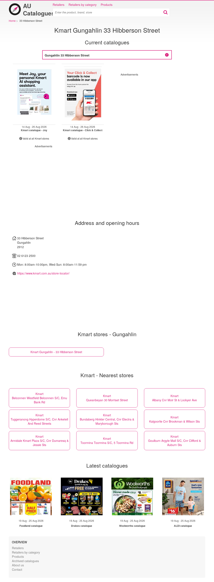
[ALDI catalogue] (183, 496)
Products (106, 5)
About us (18, 565)
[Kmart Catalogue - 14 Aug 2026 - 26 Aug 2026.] (34, 94)
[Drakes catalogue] (82, 496)
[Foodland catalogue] (31, 496)
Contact (17, 569)
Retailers (58, 5)
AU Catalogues (39, 9)
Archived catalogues (25, 561)
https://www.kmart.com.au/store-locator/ (43, 273)
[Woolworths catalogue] (132, 496)
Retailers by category (83, 5)
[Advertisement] (156, 105)
